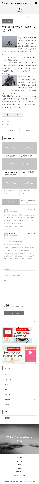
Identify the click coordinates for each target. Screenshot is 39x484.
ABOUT (19, 461)
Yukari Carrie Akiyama (14, 3)
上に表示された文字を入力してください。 (15, 306)
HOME (19, 458)
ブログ (6, 384)
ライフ (6, 389)
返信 (29, 209)
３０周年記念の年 (12, 63)
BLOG (19, 468)
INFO (19, 465)
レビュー (7, 394)
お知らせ (7, 375)
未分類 (6, 404)
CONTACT (19, 472)
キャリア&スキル (9, 380)
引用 (33, 209)
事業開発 (7, 399)
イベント (7, 21)
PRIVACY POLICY (19, 475)
